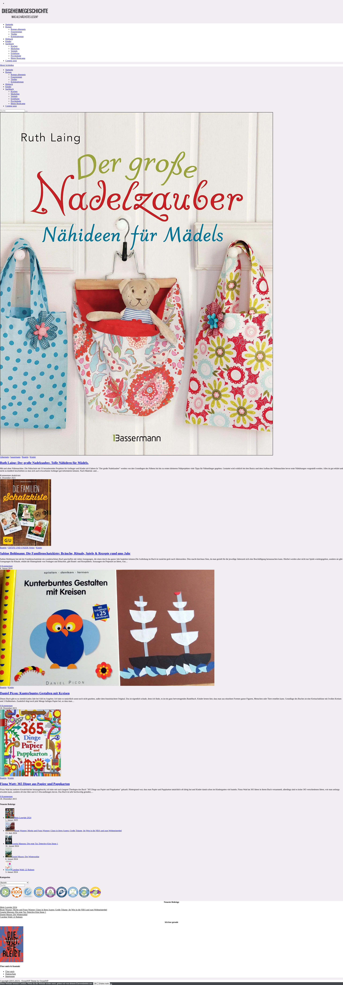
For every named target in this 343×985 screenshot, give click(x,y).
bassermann (15, 457)
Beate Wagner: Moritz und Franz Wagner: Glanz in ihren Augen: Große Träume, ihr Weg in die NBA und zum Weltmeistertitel (53, 910)
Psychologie (16, 101)
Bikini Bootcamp (18, 103)
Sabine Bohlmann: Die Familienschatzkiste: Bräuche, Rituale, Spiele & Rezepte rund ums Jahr (65, 553)
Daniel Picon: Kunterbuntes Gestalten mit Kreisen (35, 693)
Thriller (14, 79)
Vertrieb (14, 96)
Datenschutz (10, 974)
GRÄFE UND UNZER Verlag (21, 548)
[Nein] (111, 984)
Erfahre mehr (104, 984)
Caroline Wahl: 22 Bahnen (11, 917)
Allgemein (4, 457)
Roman (8, 72)
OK (95, 984)
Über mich (9, 971)
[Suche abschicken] (26, 111)
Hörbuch (9, 84)
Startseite (9, 70)
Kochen (14, 91)
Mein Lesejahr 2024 (8, 907)
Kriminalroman (17, 82)
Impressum (10, 976)
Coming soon (11, 106)
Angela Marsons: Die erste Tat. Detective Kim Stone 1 (23, 912)
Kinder (8, 87)
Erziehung (15, 99)
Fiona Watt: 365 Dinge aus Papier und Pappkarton (35, 784)
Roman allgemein (18, 74)
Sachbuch (9, 89)
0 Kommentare (6, 566)
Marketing (15, 94)
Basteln (25, 457)
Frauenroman (16, 77)
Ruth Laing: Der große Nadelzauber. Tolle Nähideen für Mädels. (44, 462)
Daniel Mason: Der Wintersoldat (13, 914)
